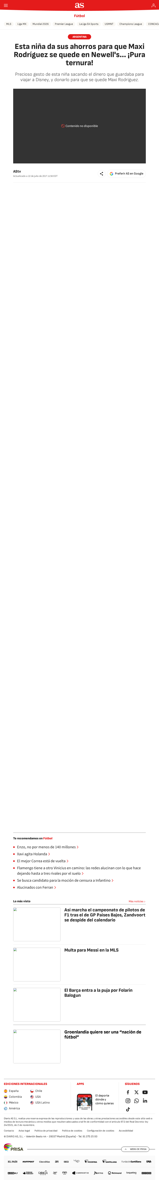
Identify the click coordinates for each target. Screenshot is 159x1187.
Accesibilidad (126, 1130)
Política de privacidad (46, 1130)
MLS (8, 24)
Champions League (130, 24)
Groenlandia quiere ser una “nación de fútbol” (102, 1034)
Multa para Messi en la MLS (91, 950)
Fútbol (79, 16)
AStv (17, 171)
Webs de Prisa (138, 1149)
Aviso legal (24, 1130)
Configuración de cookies (100, 1130)
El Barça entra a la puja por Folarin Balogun (98, 992)
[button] (101, 173)
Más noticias (136, 901)
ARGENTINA (79, 36)
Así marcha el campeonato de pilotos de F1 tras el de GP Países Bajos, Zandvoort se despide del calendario (104, 915)
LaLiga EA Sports (89, 24)
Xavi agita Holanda (32, 854)
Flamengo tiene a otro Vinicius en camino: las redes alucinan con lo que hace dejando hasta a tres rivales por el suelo (79, 870)
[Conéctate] (153, 5)
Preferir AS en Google (129, 173)
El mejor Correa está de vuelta (41, 861)
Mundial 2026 (41, 24)
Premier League (64, 24)
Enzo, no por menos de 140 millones (46, 847)
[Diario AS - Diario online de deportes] (79, 5)
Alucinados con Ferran (35, 887)
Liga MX (21, 24)
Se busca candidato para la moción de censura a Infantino (64, 880)
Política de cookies (72, 1130)
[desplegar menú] (6, 5)
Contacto (9, 1130)
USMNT (109, 24)
